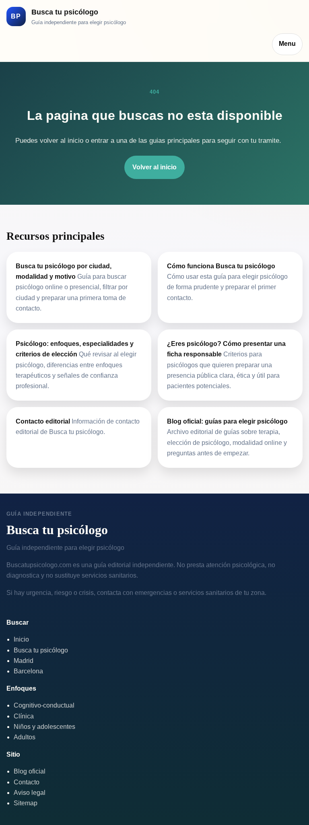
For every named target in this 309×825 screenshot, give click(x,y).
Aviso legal (29, 792)
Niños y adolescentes (44, 726)
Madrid (23, 660)
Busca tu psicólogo (41, 650)
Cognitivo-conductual (44, 705)
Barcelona (28, 671)
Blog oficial (29, 771)
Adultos (24, 737)
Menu (287, 43)
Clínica (24, 716)
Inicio (21, 639)
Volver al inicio (154, 167)
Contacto (26, 782)
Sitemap (25, 803)
